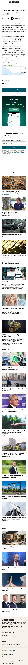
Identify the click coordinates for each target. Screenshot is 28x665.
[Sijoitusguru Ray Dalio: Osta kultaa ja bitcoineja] (14, 559)
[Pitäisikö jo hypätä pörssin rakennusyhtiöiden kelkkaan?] (14, 488)
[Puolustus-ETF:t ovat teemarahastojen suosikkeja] (14, 226)
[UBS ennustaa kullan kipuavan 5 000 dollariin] (14, 247)
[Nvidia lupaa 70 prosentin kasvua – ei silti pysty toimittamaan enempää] (14, 401)
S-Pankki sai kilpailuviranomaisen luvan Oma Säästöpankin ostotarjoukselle (14, 368)
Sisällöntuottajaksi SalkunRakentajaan (11, 644)
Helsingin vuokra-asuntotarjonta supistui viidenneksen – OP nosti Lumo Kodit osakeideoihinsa (13, 454)
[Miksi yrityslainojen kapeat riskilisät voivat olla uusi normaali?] (14, 380)
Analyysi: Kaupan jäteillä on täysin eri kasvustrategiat (11, 610)
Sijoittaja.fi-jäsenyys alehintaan (11, 282)
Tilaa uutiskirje (5, 638)
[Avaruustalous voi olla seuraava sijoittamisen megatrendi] (14, 580)
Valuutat (4, 18)
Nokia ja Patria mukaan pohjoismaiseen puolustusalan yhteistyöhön (12, 476)
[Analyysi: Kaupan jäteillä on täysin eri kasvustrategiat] (14, 601)
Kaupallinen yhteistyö (5, 194)
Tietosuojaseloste (6, 661)
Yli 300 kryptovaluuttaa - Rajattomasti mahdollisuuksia (13, 336)
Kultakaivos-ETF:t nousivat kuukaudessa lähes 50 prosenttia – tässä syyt (12, 192)
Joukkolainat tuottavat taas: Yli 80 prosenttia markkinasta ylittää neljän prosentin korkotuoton (14, 432)
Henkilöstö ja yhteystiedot (8, 632)
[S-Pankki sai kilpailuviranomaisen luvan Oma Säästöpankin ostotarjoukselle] (14, 359)
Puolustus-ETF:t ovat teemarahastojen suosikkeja (12, 235)
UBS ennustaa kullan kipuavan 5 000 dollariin (14, 255)
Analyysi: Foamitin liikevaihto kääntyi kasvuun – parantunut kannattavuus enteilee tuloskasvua (14, 519)
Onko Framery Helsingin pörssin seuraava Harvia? (13, 547)
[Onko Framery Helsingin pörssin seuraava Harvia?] (14, 538)
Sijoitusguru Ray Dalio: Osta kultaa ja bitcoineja (11, 568)
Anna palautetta (6, 641)
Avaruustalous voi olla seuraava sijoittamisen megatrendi (14, 589)
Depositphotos (13, 650)
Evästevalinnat (21, 661)
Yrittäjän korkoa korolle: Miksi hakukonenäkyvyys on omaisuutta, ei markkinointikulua (12, 214)
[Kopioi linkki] (8, 83)
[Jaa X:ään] (5, 83)
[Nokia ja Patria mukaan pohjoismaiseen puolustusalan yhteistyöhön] (14, 467)
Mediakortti (4, 635)
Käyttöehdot (14, 661)
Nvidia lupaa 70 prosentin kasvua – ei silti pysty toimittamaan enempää (12, 410)
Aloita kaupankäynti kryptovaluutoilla (13, 308)
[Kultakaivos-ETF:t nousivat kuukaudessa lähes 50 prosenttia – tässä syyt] (14, 183)
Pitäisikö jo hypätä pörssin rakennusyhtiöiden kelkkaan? (14, 497)
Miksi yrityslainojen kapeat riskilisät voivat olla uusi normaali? (13, 389)
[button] (2, 2)
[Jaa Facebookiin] (3, 83)
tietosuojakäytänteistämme (19, 152)
